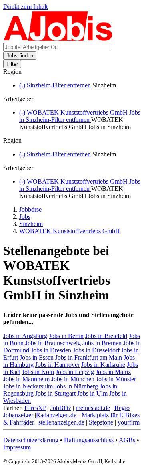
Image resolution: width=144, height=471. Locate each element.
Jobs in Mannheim (26, 379)
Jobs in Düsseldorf (96, 350)
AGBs (127, 440)
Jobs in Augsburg (25, 335)
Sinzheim (31, 223)
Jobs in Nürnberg (76, 386)
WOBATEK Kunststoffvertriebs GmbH (69, 231)
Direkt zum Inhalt (25, 6)
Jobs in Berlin (66, 335)
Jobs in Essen (37, 357)
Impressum (17, 447)
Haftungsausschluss (89, 440)
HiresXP (35, 407)
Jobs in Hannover (57, 364)
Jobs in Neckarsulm (28, 386)
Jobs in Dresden (51, 350)
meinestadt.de (93, 407)
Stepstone (101, 422)
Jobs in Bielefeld (106, 335)
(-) (55, 85)
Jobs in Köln (38, 371)
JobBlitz (60, 407)
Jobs (24, 216)
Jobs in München (72, 379)
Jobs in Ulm (92, 393)
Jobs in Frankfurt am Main (88, 357)
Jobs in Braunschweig (53, 343)
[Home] (58, 39)
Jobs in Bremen (102, 343)
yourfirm (129, 422)
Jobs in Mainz (113, 371)
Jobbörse (30, 209)
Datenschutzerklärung (31, 440)
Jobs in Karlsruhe (103, 364)
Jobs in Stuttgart (55, 393)
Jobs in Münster (116, 379)
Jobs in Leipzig (75, 371)
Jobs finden (19, 56)
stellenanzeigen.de (61, 422)
